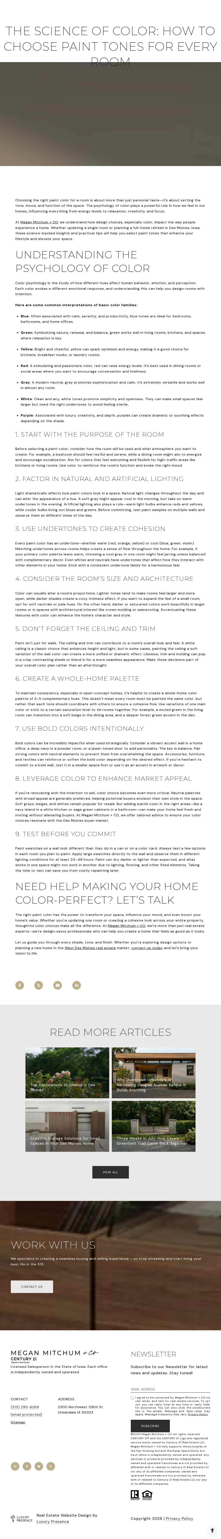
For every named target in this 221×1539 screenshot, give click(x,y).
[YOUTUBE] (39, 1466)
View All (110, 1172)
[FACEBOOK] (27, 1466)
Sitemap (18, 1422)
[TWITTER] (50, 1466)
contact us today (147, 948)
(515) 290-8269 (25, 1407)
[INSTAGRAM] (15, 1466)
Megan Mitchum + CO (39, 222)
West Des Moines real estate (90, 948)
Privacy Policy (198, 1414)
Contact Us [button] (32, 1287)
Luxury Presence (53, 1521)
